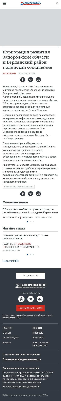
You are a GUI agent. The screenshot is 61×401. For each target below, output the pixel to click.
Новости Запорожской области (18, 187)
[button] (27, 221)
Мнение (7, 342)
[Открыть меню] (4, 3)
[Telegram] (30, 79)
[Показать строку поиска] (57, 3)
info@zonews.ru (31, 386)
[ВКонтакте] (38, 79)
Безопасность (11, 217)
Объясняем (38, 337)
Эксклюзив (9, 73)
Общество (27, 217)
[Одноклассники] (22, 79)
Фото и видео (11, 337)
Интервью (37, 333)
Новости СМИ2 (11, 261)
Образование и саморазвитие (22, 247)
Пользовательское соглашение (21, 354)
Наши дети (9, 244)
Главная (7, 328)
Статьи (7, 333)
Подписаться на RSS (30, 308)
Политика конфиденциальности (22, 359)
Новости (37, 328)
